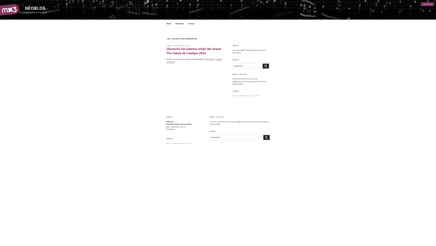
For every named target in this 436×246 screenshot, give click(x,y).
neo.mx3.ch (427, 4)
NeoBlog (35, 8)
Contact (191, 24)
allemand (210, 59)
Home (168, 24)
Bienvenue (180, 24)
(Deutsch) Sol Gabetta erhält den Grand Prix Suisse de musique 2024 (193, 51)
